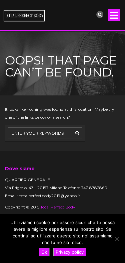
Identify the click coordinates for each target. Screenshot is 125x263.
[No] (116, 238)
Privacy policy (70, 252)
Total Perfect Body (57, 206)
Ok (44, 252)
